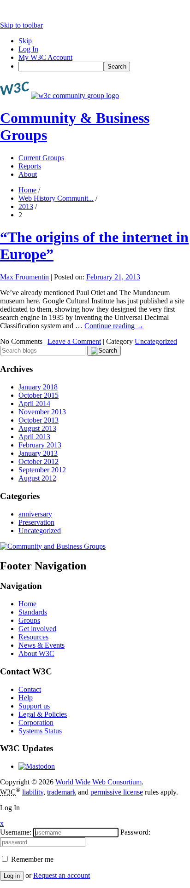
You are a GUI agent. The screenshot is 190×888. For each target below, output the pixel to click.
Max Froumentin (24, 277)
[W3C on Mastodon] (36, 766)
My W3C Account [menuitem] (45, 57)
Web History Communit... (56, 198)
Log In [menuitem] (28, 49)
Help (25, 698)
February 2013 (39, 445)
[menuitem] (104, 66)
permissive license (116, 792)
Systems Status (40, 731)
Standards (32, 612)
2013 (25, 206)
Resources (33, 637)
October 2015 (38, 395)
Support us (34, 706)
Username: (15, 832)
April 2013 (34, 437)
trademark (61, 792)
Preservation (36, 522)
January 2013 (38, 453)
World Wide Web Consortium (98, 782)
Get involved (37, 629)
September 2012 (42, 470)
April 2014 (34, 403)
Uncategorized (156, 341)
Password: (135, 832)
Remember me (31, 859)
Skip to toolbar (21, 25)
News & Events (41, 645)
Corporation (35, 722)
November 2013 (42, 412)
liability (32, 792)
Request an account (61, 875)
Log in (12, 875)
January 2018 (38, 387)
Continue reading (114, 326)
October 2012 (38, 461)
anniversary (35, 514)
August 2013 (37, 428)
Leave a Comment (74, 341)
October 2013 (38, 420)
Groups (29, 620)
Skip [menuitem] (25, 41)
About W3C (36, 653)
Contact (29, 689)
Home (27, 190)
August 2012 (37, 478)
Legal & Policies (42, 714)
